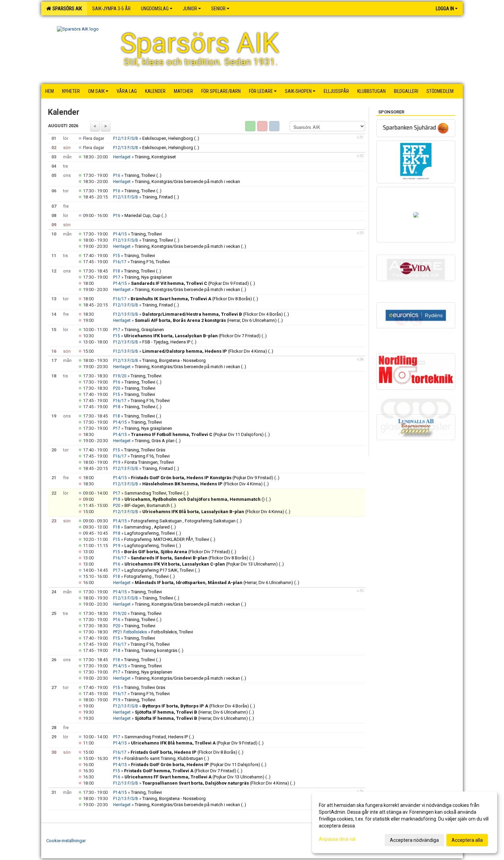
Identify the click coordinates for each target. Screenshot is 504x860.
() (194, 499)
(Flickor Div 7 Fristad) (192, 335)
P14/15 (120, 234)
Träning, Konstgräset (155, 156)
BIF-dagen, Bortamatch (147, 505)
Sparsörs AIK (66, 8)
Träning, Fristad (157, 196)
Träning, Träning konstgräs (150, 650)
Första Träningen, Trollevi (149, 462)
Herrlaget (122, 157)
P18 (116, 406)
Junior (190, 8)
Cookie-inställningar (66, 840)
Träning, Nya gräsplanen (148, 277)
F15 (116, 255)
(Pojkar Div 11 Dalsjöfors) (197, 434)
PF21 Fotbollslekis (130, 632)
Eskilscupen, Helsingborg (167, 138)
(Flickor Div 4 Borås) (212, 314)
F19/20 (120, 376)
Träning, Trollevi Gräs (144, 449)
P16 (116, 175)
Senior (218, 8)
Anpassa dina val (337, 839)
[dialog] (404, 822)
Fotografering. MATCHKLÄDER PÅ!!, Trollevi (166, 539)
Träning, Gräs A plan (155, 440)
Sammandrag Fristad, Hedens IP (156, 736)
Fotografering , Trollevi (146, 576)
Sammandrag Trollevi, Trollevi (153, 493)
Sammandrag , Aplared (147, 527)
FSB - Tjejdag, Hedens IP (166, 341)
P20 (116, 388)
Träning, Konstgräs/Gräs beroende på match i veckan (187, 181)
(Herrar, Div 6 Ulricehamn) (206, 320)
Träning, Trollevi (139, 175)
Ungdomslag (155, 8)
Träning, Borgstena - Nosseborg (174, 360)
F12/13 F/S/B (125, 138)
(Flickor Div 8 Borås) (191, 298)
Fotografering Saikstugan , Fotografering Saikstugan (184, 520)
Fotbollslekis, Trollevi (172, 631)
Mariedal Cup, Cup (142, 215)
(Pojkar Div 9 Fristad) (190, 283)
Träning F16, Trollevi (150, 261)
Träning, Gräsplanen (144, 329)
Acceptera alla (467, 840)
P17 (116, 277)
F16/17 (120, 261)
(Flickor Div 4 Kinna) (204, 351)
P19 (116, 462)
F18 (116, 271)
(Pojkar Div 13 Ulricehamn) (201, 564)
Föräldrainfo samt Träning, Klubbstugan (163, 758)
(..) (196, 138)
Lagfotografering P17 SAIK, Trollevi (159, 570)
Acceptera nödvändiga (414, 840)
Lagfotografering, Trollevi (149, 533)
